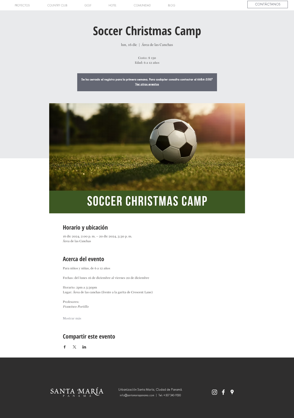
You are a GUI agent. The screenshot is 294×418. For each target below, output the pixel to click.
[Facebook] (223, 392)
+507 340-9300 (172, 395)
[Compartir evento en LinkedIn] (84, 347)
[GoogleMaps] (232, 392)
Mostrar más (72, 318)
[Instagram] (214, 392)
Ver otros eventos (147, 84)
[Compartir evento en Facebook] (65, 347)
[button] (22, 6)
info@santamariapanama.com (137, 395)
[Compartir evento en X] (74, 347)
